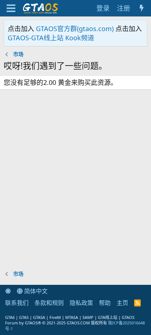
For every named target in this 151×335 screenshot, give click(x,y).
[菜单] (10, 8)
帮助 (105, 303)
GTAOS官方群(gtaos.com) (75, 28)
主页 (122, 303)
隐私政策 (81, 303)
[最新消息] (142, 8)
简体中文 (35, 291)
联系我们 (17, 303)
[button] (8, 291)
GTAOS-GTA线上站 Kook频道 (51, 37)
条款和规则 (49, 303)
